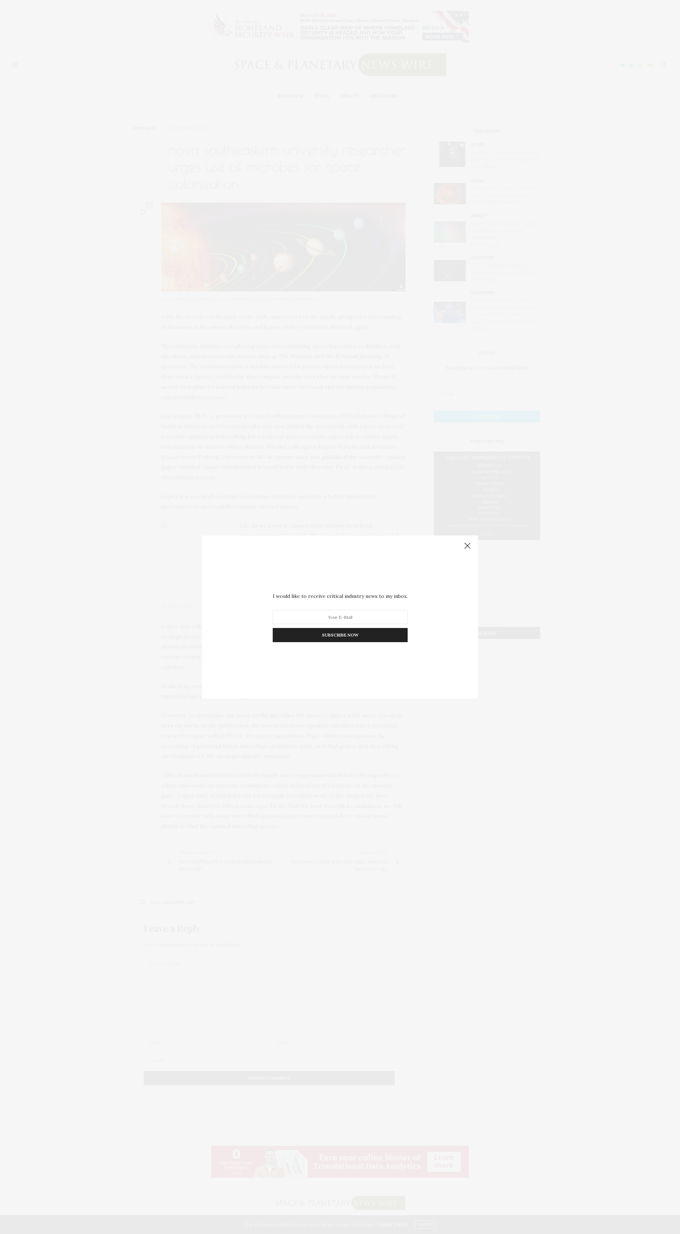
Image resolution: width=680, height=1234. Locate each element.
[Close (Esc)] (467, 546)
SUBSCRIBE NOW (340, 635)
